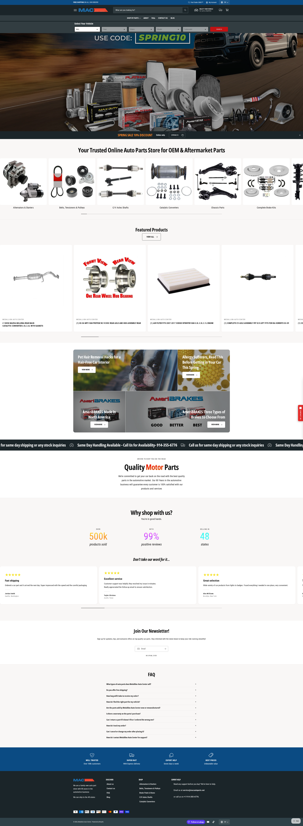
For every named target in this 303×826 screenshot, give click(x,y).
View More (86, 370)
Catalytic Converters (169, 207)
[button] (75, 10)
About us (110, 784)
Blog (108, 797)
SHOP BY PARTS (133, 18)
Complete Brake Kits (266, 207)
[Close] (300, 135)
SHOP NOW (102, 2)
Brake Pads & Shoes (147, 793)
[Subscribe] (165, 649)
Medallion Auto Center (84, 822)
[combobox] (129, 10)
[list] (151, 537)
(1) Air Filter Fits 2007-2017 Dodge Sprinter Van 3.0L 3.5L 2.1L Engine (181, 323)
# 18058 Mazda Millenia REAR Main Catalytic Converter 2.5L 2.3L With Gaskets (22, 324)
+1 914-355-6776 (191, 796)
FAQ (108, 793)
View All (150, 237)
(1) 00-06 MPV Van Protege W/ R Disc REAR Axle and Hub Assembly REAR (108, 323)
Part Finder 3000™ (197, 2)
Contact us (111, 788)
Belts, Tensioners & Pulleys (72, 207)
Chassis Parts (217, 207)
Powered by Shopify (97, 822)
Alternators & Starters (23, 207)
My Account (212, 2)
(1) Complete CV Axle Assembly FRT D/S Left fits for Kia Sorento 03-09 (256, 323)
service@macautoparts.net (193, 790)
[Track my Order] (220, 10)
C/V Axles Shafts (120, 207)
